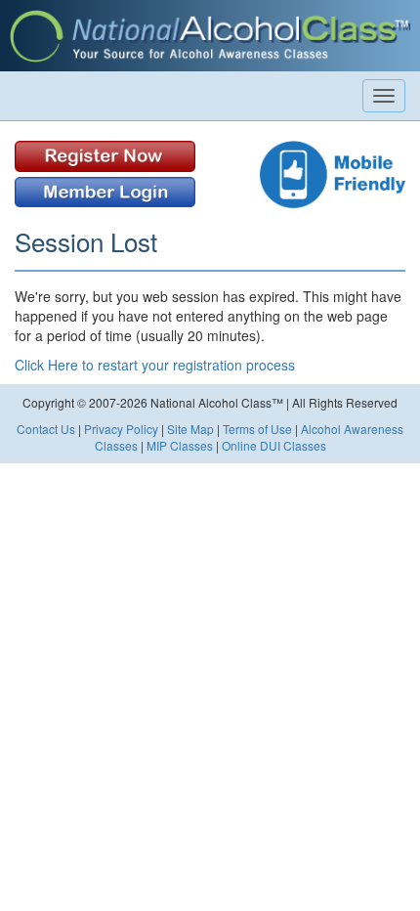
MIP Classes (180, 445)
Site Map (190, 428)
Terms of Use (257, 428)
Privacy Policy (121, 428)
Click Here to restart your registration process (155, 364)
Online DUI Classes (274, 445)
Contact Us (46, 428)
